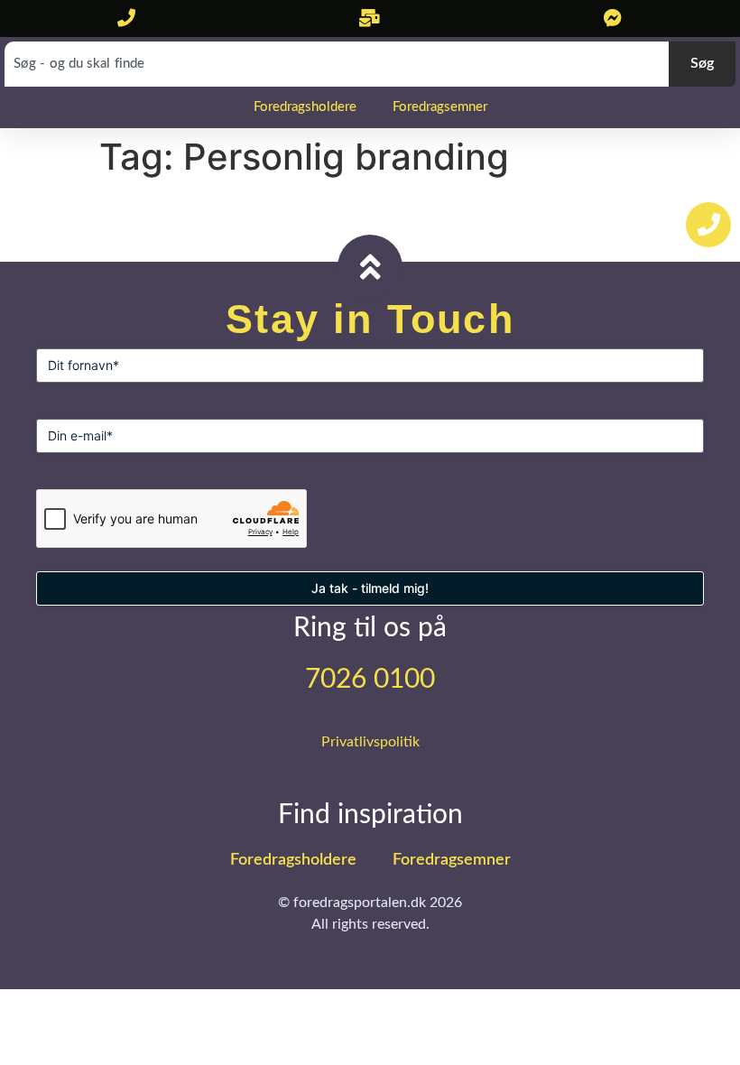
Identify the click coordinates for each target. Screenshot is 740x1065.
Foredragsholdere (305, 107)
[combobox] (337, 64)
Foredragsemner (440, 107)
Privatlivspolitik (370, 742)
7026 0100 (370, 679)
